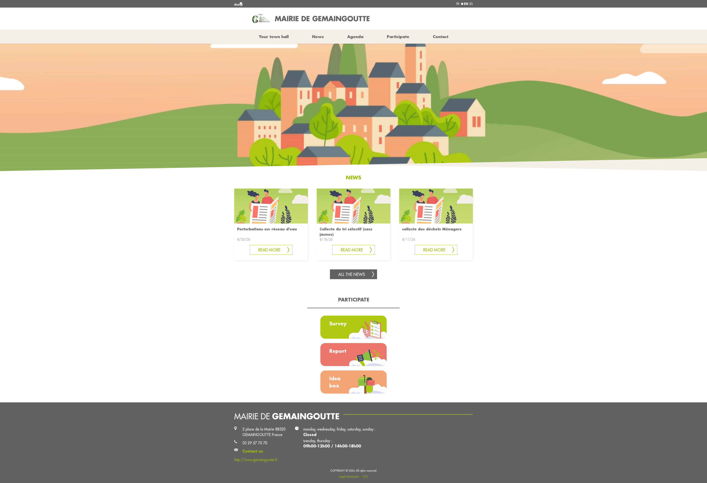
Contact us (252, 451)
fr (457, 4)
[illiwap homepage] (282, 4)
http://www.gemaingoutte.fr (255, 459)
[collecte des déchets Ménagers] (436, 206)
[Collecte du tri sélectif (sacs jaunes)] (353, 206)
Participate (398, 36)
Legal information (349, 476)
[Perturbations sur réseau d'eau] (271, 206)
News (318, 36)
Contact (440, 36)
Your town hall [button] (274, 36)
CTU (365, 476)
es (471, 4)
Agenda (355, 36)
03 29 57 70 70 (254, 443)
